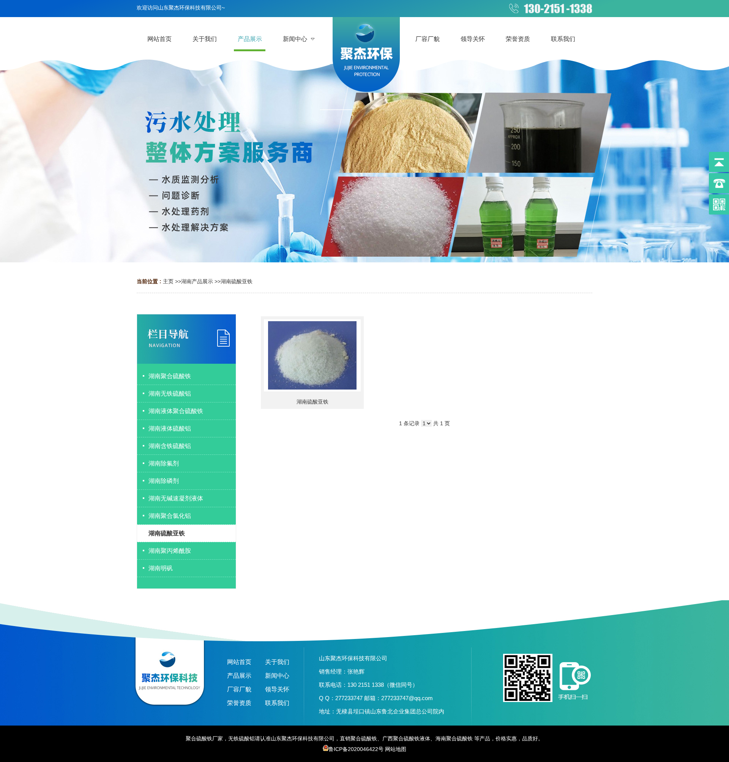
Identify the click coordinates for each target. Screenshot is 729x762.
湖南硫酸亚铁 (236, 281)
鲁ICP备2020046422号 (355, 749)
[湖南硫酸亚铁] (312, 355)
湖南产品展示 (197, 281)
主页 (168, 281)
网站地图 (395, 749)
